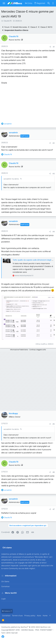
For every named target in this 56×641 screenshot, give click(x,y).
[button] (4, 3)
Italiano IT (8, 611)
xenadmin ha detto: (11, 179)
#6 (54, 472)
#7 (54, 509)
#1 (54, 47)
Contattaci (5, 586)
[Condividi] (50, 47)
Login (3, 599)
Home (45, 615)
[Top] (50, 615)
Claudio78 (7, 21)
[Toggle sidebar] (53, 3)
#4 (54, 232)
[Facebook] (2, 636)
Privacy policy (29, 615)
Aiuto (39, 615)
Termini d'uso (17, 615)
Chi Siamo (5, 581)
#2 (54, 143)
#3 (54, 174)
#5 (54, 424)
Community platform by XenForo (26, 627)
